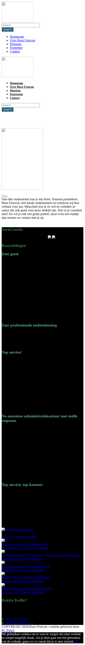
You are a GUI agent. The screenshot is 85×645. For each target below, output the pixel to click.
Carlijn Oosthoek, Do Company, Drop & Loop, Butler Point (41, 555)
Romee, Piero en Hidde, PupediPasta (26, 577)
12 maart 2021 (11, 592)
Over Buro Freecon (22, 40)
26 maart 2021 (11, 570)
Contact (15, 51)
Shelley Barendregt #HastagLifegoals (26, 566)
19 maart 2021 (11, 581)
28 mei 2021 (10, 559)
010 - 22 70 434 (16, 619)
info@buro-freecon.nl (20, 623)
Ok (76, 641)
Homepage (17, 36)
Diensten (15, 44)
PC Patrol (8, 630)
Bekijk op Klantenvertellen (19, 536)
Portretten (16, 47)
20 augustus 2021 (13, 548)
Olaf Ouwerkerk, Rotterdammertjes (25, 544)
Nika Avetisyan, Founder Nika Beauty (27, 588)
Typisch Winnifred (37, 548)
